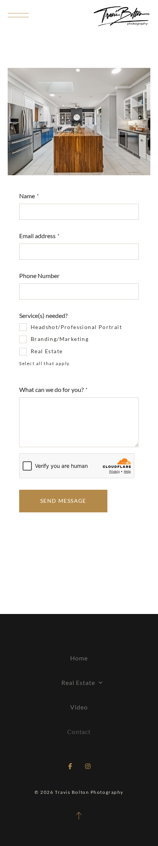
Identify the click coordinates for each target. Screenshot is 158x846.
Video (79, 707)
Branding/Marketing (60, 339)
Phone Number (39, 275)
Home (79, 658)
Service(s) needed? (43, 315)
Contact (79, 731)
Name (27, 195)
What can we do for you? (51, 389)
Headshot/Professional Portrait (76, 327)
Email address (37, 235)
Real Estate (47, 351)
